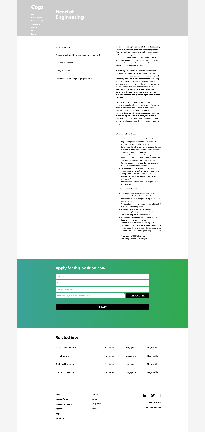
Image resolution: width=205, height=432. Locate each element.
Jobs (32, 14)
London (95, 399)
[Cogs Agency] (37, 9)
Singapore (96, 404)
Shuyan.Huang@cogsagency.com (77, 79)
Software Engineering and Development (82, 55)
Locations (34, 34)
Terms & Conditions (153, 408)
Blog (32, 31)
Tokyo (94, 409)
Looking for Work (36, 17)
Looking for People (37, 21)
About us (34, 27)
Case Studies (35, 24)
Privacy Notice (155, 403)
